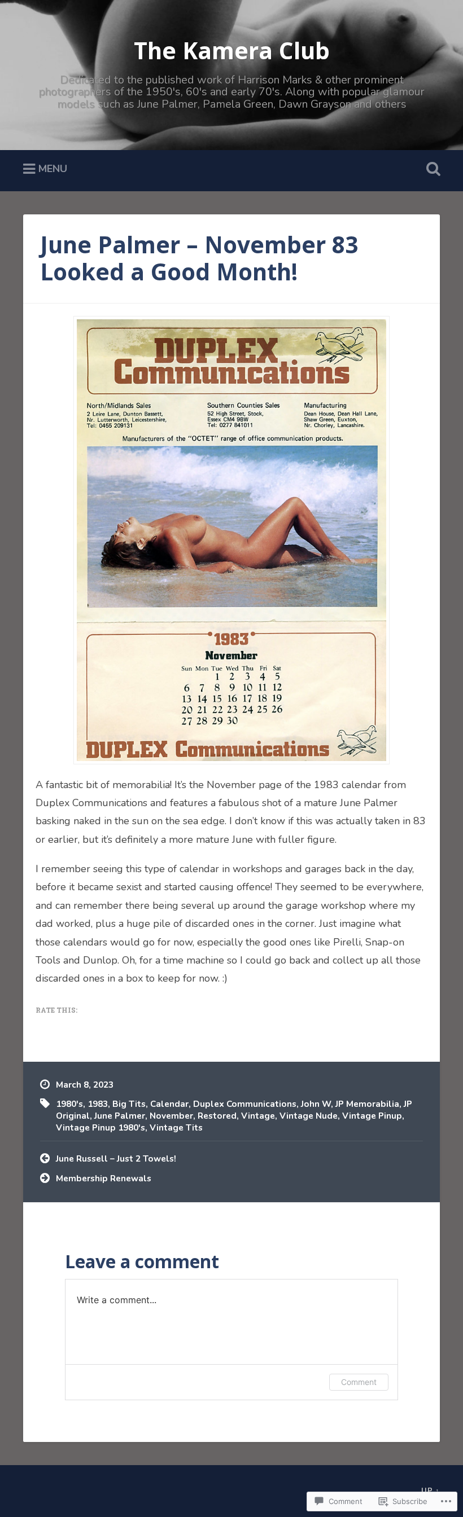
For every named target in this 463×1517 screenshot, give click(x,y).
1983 (98, 1104)
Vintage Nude (308, 1116)
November (171, 1116)
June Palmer (119, 1116)
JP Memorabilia (367, 1104)
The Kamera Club (232, 50)
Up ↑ (430, 1491)
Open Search (431, 169)
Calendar (169, 1104)
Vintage (258, 1116)
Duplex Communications (244, 1104)
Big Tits (129, 1104)
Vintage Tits (176, 1127)
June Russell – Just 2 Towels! (116, 1158)
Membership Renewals (103, 1178)
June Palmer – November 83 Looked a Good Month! (199, 258)
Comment (359, 1382)
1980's (69, 1104)
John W (316, 1104)
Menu (52, 168)
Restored (217, 1116)
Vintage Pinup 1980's (100, 1127)
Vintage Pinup (372, 1116)
